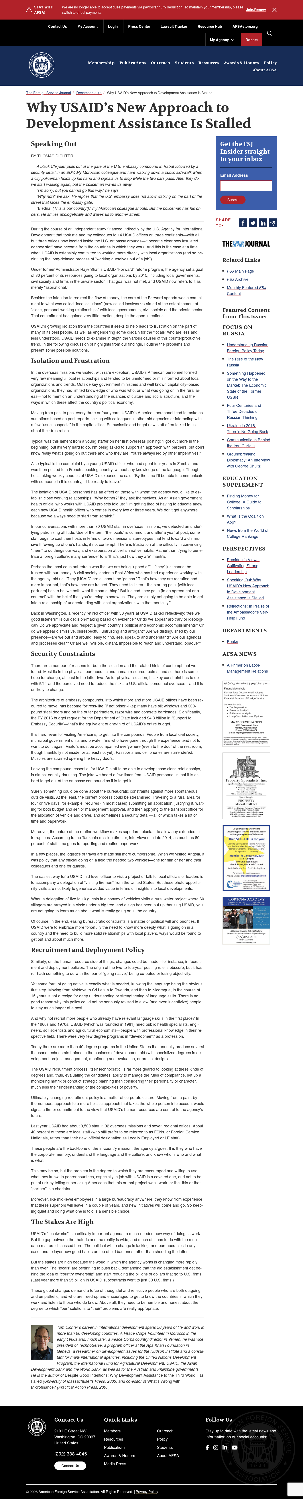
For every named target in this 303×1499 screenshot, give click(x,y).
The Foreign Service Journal (48, 92)
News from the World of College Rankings (247, 533)
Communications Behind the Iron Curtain (248, 442)
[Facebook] (207, 1447)
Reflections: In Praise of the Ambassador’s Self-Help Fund (248, 612)
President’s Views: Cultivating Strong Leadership (243, 565)
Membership (101, 62)
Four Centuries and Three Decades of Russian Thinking (244, 411)
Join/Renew (256, 9)
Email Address (234, 175)
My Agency (219, 39)
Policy (270, 62)
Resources (208, 62)
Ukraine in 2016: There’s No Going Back (247, 428)
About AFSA (265, 70)
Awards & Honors (241, 62)
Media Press (115, 1463)
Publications (132, 62)
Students (184, 62)
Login (113, 26)
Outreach (160, 62)
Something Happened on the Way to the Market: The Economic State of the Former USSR (247, 385)
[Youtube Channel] (235, 1447)
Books (232, 641)
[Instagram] (215, 1447)
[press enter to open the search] (269, 33)
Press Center (139, 26)
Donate (252, 39)
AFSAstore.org (245, 26)
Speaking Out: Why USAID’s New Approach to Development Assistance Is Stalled (248, 588)
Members (112, 1431)
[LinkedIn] (224, 1447)
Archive (237, 279)
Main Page (240, 271)
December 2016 (89, 92)
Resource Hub (210, 26)
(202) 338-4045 (70, 1453)
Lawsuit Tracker (174, 26)
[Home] (41, 66)
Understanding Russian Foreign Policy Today (247, 347)
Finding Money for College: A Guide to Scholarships (244, 502)
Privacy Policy (147, 1491)
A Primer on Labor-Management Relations (247, 668)
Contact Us (57, 26)
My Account (87, 26)
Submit (232, 199)
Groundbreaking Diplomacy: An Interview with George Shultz (248, 460)
